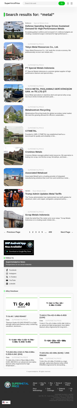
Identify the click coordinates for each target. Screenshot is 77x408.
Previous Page (12, 232)
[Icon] (5, 392)
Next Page (67, 232)
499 (50, 232)
